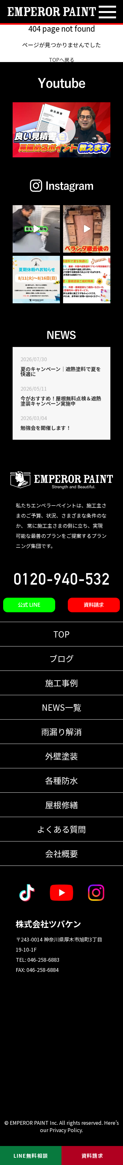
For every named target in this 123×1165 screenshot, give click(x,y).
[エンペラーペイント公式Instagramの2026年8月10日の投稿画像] (36, 229)
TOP (61, 634)
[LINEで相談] (29, 605)
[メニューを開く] (107, 12)
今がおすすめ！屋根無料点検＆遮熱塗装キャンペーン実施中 (60, 400)
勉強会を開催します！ (45, 427)
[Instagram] (96, 892)
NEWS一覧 (61, 707)
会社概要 (61, 853)
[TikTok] (26, 892)
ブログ (61, 658)
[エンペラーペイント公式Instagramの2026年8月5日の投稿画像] (86, 229)
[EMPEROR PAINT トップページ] (52, 11)
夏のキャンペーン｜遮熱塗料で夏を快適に (60, 371)
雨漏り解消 (61, 731)
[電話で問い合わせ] (61, 578)
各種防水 (61, 780)
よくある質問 (61, 829)
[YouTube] (61, 892)
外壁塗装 (61, 756)
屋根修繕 (61, 804)
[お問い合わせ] (94, 605)
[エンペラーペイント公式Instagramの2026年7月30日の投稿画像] (36, 279)
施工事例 (61, 683)
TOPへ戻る (61, 59)
